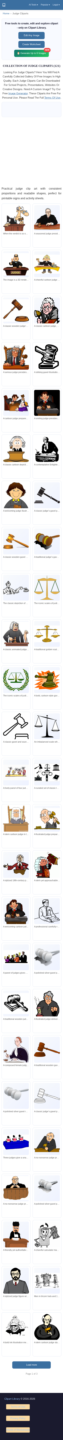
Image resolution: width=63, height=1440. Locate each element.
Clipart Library (12, 1398)
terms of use (52, 97)
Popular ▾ (45, 5)
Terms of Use (18, 1406)
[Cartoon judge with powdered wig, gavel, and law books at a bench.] (47, 264)
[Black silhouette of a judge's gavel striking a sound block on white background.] (47, 495)
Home (6, 13)
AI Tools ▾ (33, 5)
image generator (18, 93)
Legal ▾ (56, 5)
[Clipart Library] (4, 5)
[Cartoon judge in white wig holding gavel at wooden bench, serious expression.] (16, 449)
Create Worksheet (31, 44)
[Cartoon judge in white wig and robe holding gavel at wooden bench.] (16, 819)
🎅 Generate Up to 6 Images (33, 52)
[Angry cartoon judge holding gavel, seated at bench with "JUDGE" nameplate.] (47, 818)
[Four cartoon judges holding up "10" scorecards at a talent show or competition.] (16, 772)
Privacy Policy (18, 1418)
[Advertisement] (31, 151)
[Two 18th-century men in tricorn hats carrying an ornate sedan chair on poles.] (47, 1280)
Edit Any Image (31, 35)
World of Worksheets (18, 1429)
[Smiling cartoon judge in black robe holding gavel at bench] (16, 913)
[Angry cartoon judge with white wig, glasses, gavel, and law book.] (47, 311)
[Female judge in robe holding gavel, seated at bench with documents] (16, 1052)
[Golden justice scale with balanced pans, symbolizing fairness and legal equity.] (47, 633)
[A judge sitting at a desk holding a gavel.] (16, 264)
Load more (31, 1364)
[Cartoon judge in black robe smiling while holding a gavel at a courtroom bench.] (47, 405)
